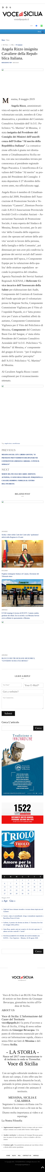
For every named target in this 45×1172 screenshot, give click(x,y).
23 (22, 890)
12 (40, 883)
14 (10, 887)
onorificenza (16, 443)
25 (34, 890)
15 (16, 887)
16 (22, 887)
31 (28, 893)
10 (28, 883)
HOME (8, 1155)
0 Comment (19, 45)
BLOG (14, 1155)
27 (4, 893)
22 (16, 890)
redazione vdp (7, 62)
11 (34, 883)
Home (3, 40)
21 (10, 890)
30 (22, 893)
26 (40, 890)
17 (28, 887)
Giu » (12, 900)
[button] (4, 7)
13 (4, 887)
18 (34, 887)
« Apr (5, 900)
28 (10, 893)
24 (28, 890)
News (7, 40)
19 (40, 887)
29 (16, 893)
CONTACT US (27, 1155)
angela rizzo (8, 443)
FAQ (19, 1155)
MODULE (36, 1155)
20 (4, 890)
